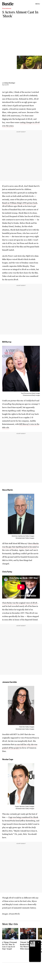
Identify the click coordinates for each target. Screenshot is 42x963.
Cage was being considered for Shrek (23, 817)
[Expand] (31, 942)
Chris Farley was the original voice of (19, 602)
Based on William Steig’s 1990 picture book (19, 203)
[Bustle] (7, 4)
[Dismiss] (38, 942)
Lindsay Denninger (9, 83)
